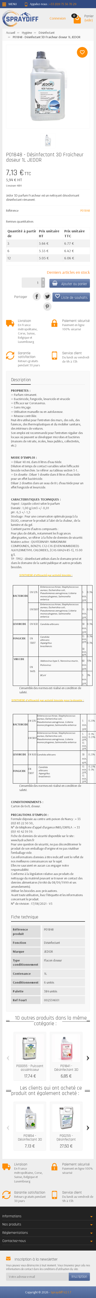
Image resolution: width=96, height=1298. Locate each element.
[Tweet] (47, 296)
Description (21, 380)
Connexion (58, 18)
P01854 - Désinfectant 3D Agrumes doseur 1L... (30, 1141)
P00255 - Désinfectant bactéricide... (66, 1139)
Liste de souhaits (71, 296)
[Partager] (37, 296)
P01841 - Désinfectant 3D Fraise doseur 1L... (66, 1070)
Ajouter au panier (74, 284)
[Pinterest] (47, 306)
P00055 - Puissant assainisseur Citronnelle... (29, 1070)
